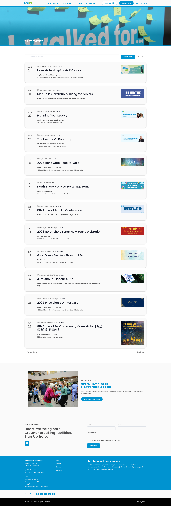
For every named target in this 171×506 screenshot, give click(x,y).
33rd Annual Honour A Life (55, 279)
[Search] (113, 3)
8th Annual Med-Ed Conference (59, 210)
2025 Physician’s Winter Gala (57, 303)
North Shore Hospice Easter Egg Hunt (63, 186)
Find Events (128, 57)
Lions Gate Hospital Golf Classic (59, 70)
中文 (141, 3)
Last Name (121, 425)
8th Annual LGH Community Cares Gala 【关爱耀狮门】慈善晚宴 (69, 328)
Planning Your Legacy (52, 115)
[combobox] (109, 3)
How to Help (53, 3)
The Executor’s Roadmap (54, 139)
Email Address (92, 433)
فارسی (145, 3)
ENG (137, 3)
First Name (91, 425)
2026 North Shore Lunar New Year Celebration (69, 232)
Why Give (67, 3)
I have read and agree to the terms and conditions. (105, 440)
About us (90, 3)
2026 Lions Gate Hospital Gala (58, 163)
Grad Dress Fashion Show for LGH (60, 255)
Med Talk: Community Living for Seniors (65, 94)
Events (79, 3)
